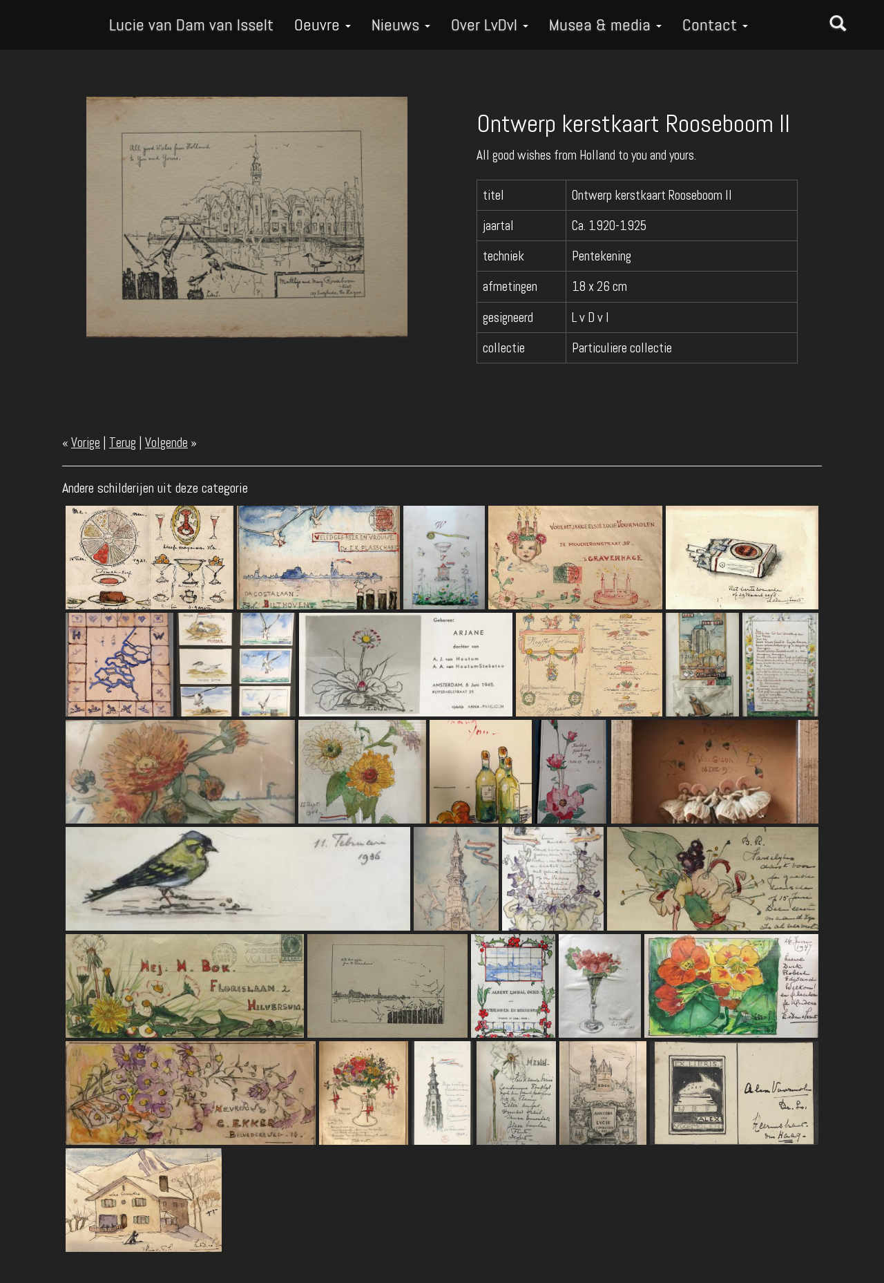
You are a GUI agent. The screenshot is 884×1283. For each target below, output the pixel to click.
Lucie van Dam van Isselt (191, 24)
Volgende (166, 442)
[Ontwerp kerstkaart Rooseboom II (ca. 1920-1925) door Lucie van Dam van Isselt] (246, 216)
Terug (122, 442)
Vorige (85, 442)
